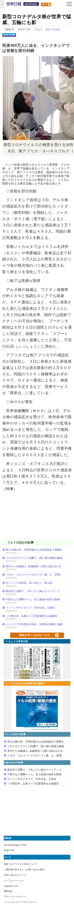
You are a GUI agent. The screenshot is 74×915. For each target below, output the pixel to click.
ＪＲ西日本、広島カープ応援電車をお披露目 (31, 616)
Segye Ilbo (9, 850)
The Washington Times (15, 845)
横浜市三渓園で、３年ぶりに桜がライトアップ (34, 591)
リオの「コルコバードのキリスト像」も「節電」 (34, 574)
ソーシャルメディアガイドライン (20, 902)
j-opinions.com (11, 886)
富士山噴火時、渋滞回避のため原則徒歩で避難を (34, 549)
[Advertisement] (37, 517)
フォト (38, 29)
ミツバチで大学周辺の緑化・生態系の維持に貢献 (34, 624)
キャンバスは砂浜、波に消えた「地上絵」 (30, 582)
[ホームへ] (23, 5)
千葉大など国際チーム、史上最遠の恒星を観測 (33, 599)
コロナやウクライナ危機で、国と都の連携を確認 (34, 557)
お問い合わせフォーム (15, 875)
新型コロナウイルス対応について (20, 864)
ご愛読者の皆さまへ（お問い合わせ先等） (25, 869)
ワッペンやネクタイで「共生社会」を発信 (30, 607)
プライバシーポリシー (15, 896)
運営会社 (8, 891)
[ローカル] (52, 29)
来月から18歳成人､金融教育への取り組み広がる (33, 566)
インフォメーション (14, 880)
